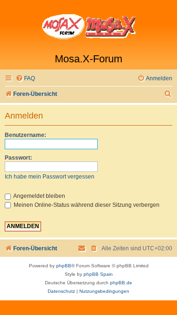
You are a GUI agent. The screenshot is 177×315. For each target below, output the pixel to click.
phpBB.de (121, 282)
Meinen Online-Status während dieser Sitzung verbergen (86, 205)
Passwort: (18, 157)
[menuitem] (25, 78)
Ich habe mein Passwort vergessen (49, 176)
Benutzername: (25, 135)
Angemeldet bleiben (38, 196)
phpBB (63, 265)
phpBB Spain (98, 274)
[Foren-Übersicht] (88, 26)
